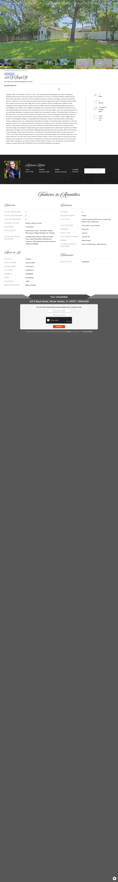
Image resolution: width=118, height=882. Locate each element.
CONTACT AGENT (94, 171)
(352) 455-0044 (44, 171)
